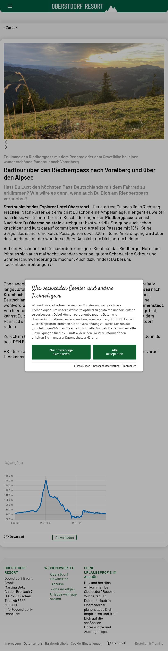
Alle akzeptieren (114, 352)
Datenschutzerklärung (106, 365)
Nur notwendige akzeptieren (61, 352)
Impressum (129, 365)
